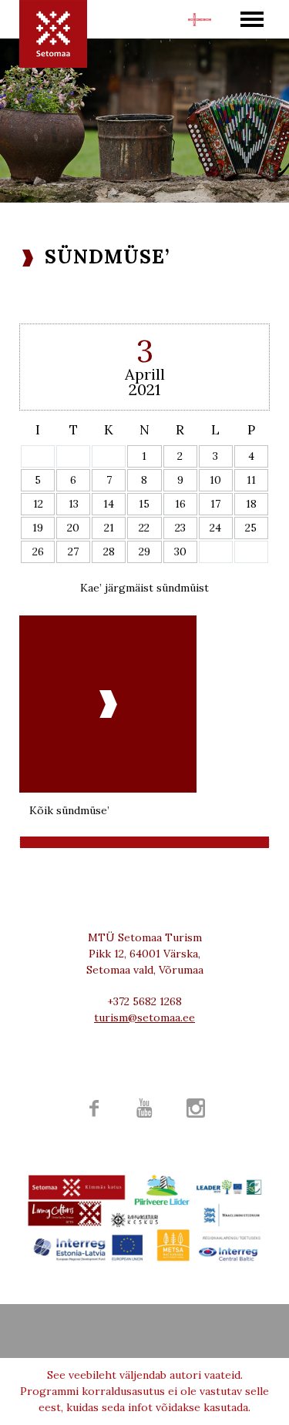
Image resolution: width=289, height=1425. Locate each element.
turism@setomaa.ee (144, 1017)
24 (215, 528)
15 (144, 504)
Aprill (145, 374)
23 (180, 528)
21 (109, 528)
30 (180, 551)
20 (73, 528)
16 (180, 504)
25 (251, 528)
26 (38, 551)
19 (37, 528)
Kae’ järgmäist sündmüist (144, 588)
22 (144, 528)
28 (109, 551)
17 (215, 504)
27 (73, 551)
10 (215, 480)
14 (108, 504)
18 (251, 504)
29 (144, 551)
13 (74, 504)
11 (251, 480)
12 (38, 504)
